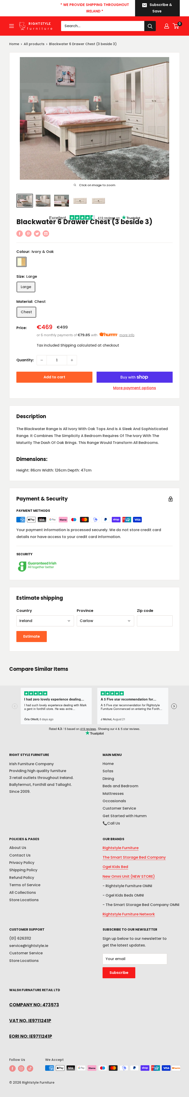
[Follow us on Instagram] (21, 1068)
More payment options (134, 388)
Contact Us (20, 855)
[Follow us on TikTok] (30, 1068)
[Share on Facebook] (19, 233)
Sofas (108, 771)
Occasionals (114, 801)
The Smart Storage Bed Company (134, 857)
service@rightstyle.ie (28, 945)
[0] (176, 26)
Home (14, 44)
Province (85, 610)
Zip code (145, 610)
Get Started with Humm (125, 816)
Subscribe (118, 972)
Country (24, 610)
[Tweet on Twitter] (37, 233)
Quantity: (25, 360)
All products (34, 44)
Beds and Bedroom (120, 786)
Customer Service (119, 808)
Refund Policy (21, 877)
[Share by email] (46, 233)
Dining (108, 778)
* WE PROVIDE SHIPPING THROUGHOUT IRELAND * (94, 8)
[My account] (166, 26)
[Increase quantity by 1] (72, 360)
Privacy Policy (21, 862)
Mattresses (113, 793)
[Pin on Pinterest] (28, 233)
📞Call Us (111, 823)
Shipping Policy (23, 870)
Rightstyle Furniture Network (129, 914)
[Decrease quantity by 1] (42, 360)
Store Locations (24, 900)
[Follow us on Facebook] (12, 1068)
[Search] (150, 26)
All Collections (22, 892)
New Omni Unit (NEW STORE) (129, 876)
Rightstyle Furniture (121, 848)
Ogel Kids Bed (115, 866)
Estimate (31, 636)
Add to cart (54, 377)
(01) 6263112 (20, 938)
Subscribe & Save (161, 8)
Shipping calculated (78, 345)
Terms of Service (24, 885)
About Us (17, 847)
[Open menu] (11, 26)
